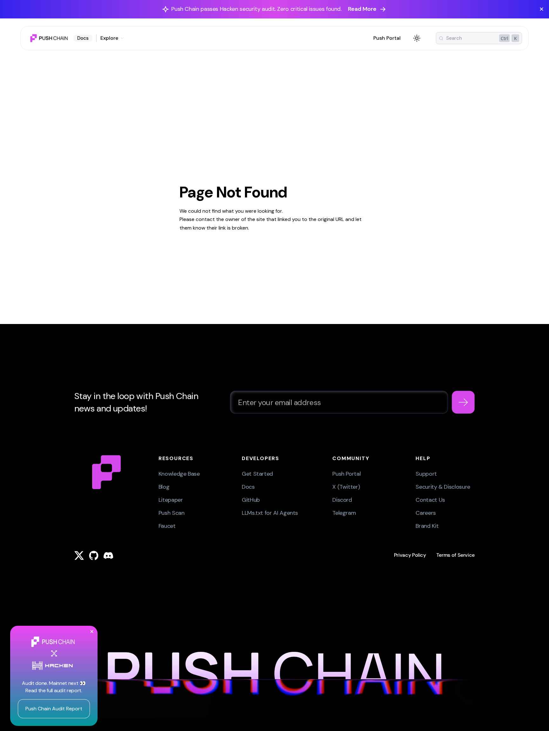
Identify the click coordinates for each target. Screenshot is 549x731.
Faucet (167, 526)
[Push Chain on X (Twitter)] (79, 555)
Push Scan (172, 513)
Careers (426, 513)
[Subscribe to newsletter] (463, 402)
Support (426, 474)
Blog (164, 487)
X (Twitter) (346, 487)
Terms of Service (455, 555)
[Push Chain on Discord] (108, 555)
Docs (83, 38)
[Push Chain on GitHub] (93, 555)
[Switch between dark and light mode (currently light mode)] (417, 38)
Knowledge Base (179, 474)
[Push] (106, 472)
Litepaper (171, 500)
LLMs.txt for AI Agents (270, 513)
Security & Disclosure (443, 487)
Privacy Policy (410, 555)
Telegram (344, 513)
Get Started (257, 474)
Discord (342, 500)
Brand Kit (427, 526)
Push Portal (387, 38)
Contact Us (430, 500)
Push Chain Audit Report (53, 708)
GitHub (251, 500)
